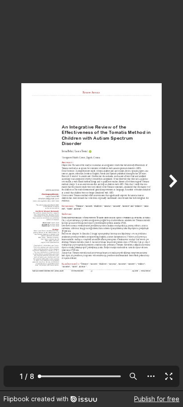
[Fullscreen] (169, 376)
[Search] (133, 376)
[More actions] (151, 376)
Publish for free (156, 399)
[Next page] (172, 195)
